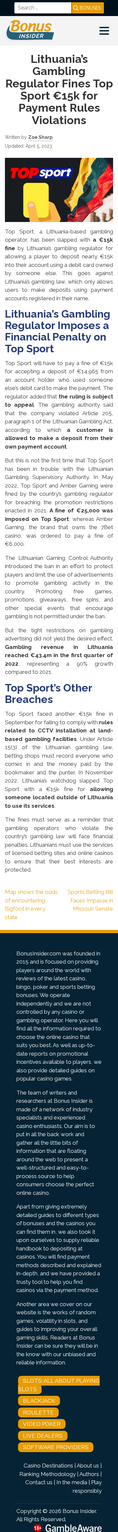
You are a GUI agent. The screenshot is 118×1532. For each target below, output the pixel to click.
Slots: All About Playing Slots (59, 1385)
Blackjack (39, 1400)
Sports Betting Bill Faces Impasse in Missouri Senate (90, 900)
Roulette (38, 1412)
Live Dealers (43, 1435)
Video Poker (42, 1424)
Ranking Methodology (47, 1474)
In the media (71, 1482)
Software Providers (55, 1447)
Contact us (38, 1482)
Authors (89, 1474)
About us (88, 1465)
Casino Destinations (48, 1465)
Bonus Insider (79, 1511)
